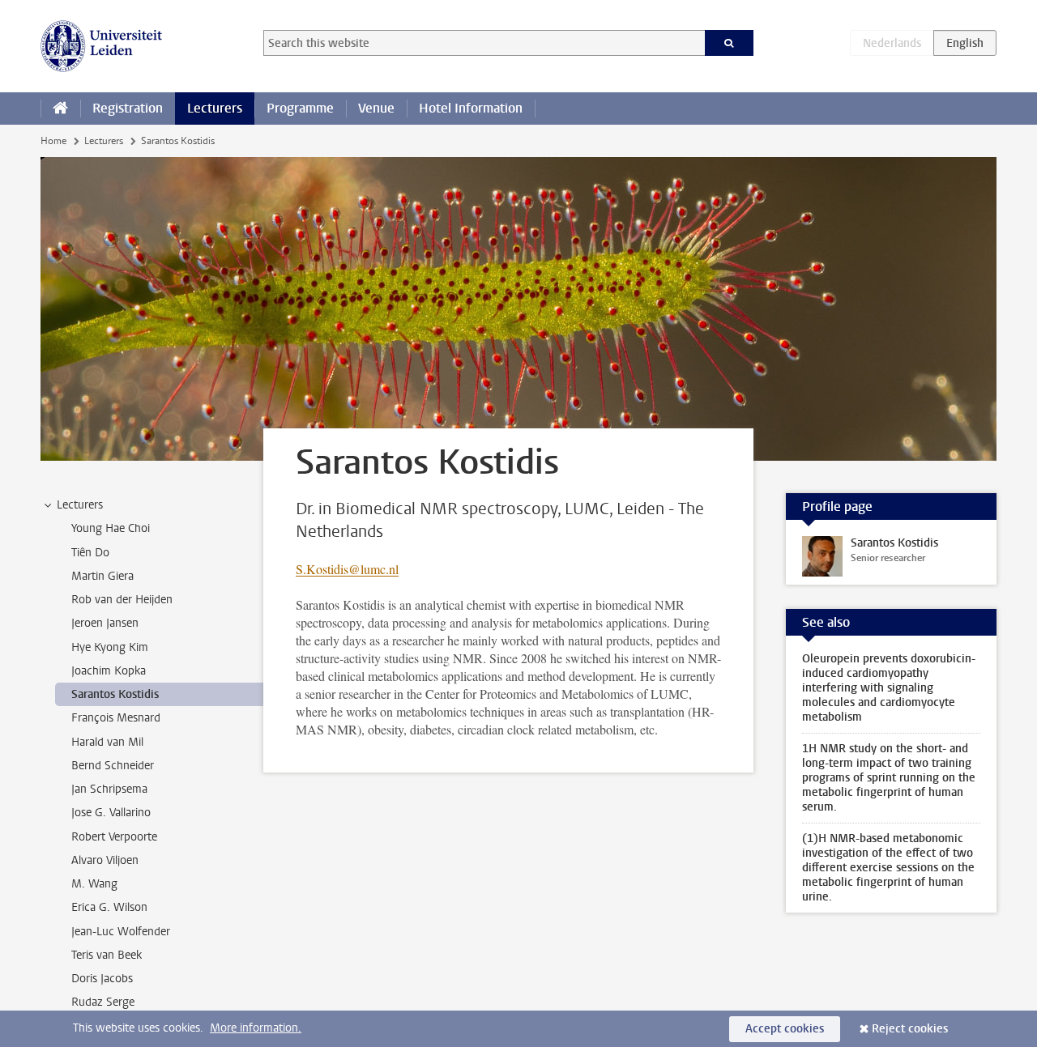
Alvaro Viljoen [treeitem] (105, 860)
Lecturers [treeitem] (80, 505)
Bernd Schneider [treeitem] (112, 765)
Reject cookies (910, 1028)
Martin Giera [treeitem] (102, 576)
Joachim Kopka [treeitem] (108, 671)
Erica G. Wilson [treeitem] (109, 907)
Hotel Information (471, 108)
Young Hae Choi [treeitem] (110, 528)
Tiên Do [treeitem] (90, 552)
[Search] (729, 43)
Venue (376, 108)
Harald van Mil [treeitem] (107, 742)
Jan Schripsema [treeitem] (109, 789)
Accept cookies (784, 1028)
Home (53, 140)
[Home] (60, 108)
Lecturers (214, 108)
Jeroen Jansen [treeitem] (105, 623)
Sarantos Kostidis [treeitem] (115, 694)
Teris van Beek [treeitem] (106, 955)
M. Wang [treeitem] (94, 884)
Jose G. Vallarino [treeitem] (111, 812)
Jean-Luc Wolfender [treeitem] (120, 931)
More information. (255, 1028)
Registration (127, 108)
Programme (300, 108)
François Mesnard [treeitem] (115, 718)
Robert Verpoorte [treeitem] (114, 837)
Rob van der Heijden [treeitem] (122, 599)
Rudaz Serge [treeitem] (102, 1002)
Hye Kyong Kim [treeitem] (109, 647)
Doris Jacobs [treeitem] (102, 978)
